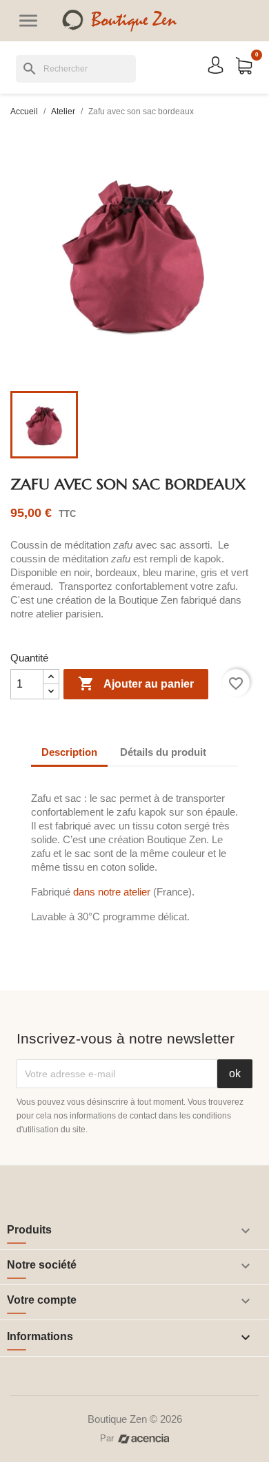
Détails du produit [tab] (163, 752)
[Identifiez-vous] (215, 64)
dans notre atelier (111, 892)
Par (107, 1438)
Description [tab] (69, 752)
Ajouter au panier (136, 683)
